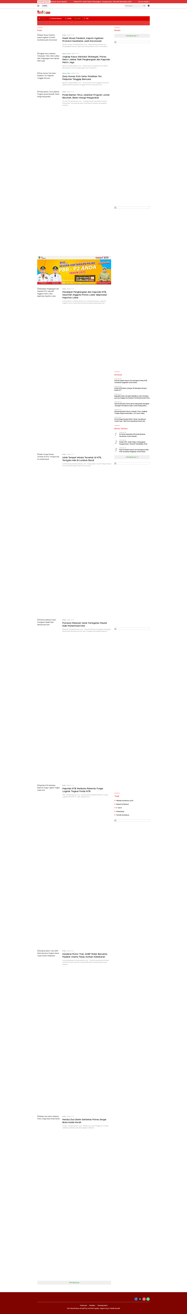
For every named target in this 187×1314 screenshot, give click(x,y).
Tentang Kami (102, 1305)
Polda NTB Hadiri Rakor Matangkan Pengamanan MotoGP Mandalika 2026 (70, 2)
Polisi (64, 35)
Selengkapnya (74, 1282)
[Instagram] (144, 1299)
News (64, 54)
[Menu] (38, 6)
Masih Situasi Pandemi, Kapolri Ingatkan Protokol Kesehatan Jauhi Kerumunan (82, 39)
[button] (144, 5)
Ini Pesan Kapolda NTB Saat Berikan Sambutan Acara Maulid (132, 435)
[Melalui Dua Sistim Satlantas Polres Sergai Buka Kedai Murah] (48, 1196)
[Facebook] (136, 1299)
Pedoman (83, 1305)
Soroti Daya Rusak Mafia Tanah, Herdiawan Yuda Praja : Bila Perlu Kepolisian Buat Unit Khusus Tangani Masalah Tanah (130, 420)
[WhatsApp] (148, 1299)
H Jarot (119, 808)
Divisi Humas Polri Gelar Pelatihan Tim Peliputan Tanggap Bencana (82, 77)
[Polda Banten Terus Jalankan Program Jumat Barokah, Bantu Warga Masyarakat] (48, 172)
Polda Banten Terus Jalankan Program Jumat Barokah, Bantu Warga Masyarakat (86, 96)
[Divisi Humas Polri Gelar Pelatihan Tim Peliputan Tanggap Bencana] (48, 79)
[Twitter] (140, 1299)
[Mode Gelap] (149, 6)
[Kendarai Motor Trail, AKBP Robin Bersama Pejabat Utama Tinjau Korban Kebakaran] (48, 1031)
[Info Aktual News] (44, 12)
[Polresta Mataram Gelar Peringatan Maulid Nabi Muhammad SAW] (48, 700)
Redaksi (92, 1305)
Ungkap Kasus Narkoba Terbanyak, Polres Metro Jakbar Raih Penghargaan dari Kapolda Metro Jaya (86, 59)
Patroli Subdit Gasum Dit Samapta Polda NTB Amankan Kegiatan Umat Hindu (135, 2)
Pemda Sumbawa (122, 815)
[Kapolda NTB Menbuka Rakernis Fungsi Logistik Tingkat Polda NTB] (48, 865)
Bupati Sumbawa (122, 804)
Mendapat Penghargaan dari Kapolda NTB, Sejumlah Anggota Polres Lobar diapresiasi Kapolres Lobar (84, 295)
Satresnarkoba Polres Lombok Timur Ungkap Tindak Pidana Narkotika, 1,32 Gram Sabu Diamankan (130, 412)
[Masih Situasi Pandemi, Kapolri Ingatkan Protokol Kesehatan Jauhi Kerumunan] (48, 41)
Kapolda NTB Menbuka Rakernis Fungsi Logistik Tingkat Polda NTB (82, 790)
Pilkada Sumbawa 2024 (124, 801)
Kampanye (120, 811)
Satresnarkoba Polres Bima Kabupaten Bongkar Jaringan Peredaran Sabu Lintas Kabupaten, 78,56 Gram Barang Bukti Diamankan (131, 405)
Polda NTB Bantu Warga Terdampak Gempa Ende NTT (130, 389)
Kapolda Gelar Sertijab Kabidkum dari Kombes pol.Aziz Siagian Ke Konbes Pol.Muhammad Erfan (132, 397)
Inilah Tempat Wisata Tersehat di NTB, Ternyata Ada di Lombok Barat (82, 459)
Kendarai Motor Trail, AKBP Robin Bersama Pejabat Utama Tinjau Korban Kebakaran (84, 955)
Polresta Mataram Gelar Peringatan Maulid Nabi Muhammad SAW (84, 624)
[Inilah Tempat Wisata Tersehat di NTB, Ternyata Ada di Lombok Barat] (48, 534)
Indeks (45, 5)
